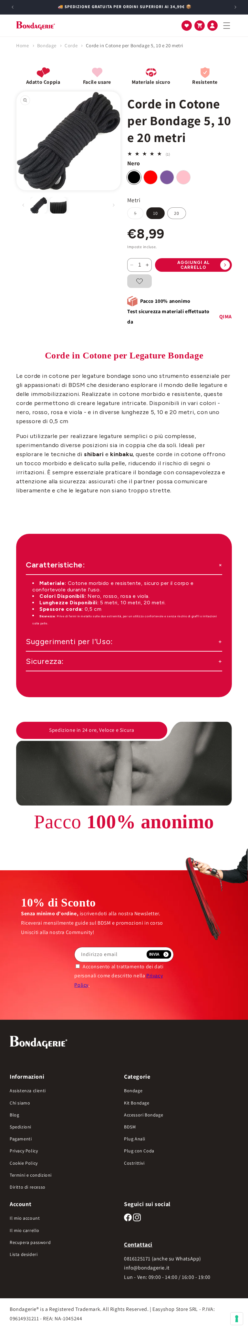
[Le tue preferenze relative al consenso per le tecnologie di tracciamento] (237, 1319)
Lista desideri (23, 1254)
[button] (186, 25)
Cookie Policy (24, 1163)
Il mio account (25, 1218)
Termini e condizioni (31, 1175)
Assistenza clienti (28, 1091)
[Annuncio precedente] (12, 7)
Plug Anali (134, 1139)
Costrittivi (134, 1163)
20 (176, 213)
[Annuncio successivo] (235, 7)
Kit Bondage (137, 1103)
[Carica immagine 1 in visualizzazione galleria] (38, 205)
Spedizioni (20, 1127)
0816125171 (137, 1258)
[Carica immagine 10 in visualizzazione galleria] (58, 205)
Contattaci (138, 1244)
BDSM (130, 1127)
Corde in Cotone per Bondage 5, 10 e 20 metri (134, 45)
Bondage (47, 45)
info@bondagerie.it (147, 1267)
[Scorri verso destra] (114, 205)
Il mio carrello (24, 1230)
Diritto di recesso (28, 1187)
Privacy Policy (24, 1151)
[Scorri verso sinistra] (23, 205)
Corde (71, 45)
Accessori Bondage (143, 1115)
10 (155, 213)
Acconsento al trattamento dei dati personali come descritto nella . (118, 976)
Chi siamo (20, 1103)
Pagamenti (21, 1139)
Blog (14, 1115)
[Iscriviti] (159, 954)
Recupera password (30, 1242)
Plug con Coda (139, 1151)
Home (22, 45)
